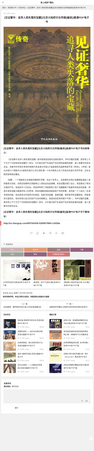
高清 (58, 250)
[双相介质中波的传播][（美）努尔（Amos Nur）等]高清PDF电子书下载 (76, 357)
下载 (81, 250)
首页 (4, 8)
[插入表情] (82, 401)
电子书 (35, 250)
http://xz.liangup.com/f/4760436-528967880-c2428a (32, 223)
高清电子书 (12, 8)
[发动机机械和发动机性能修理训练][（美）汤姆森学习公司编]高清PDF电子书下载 (76, 334)
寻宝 (12, 254)
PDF (12, 250)
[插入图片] (87, 401)
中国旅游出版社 (59, 254)
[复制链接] (56, 233)
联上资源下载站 (47, 2)
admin (11, 293)
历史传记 (22, 8)
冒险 (35, 254)
